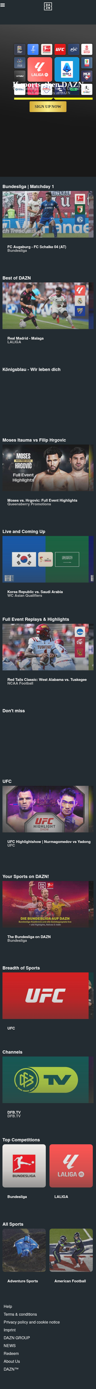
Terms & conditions (20, 1314)
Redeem (11, 1353)
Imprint (10, 1330)
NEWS (10, 1345)
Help (8, 1306)
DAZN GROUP (17, 1337)
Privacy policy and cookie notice (32, 1322)
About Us (12, 1361)
